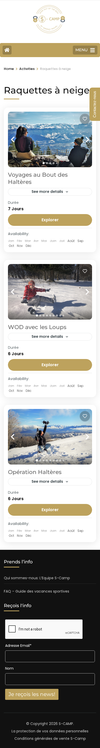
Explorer (50, 220)
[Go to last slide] (18, 139)
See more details (47, 191)
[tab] (44, 163)
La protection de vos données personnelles (50, 731)
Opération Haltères (35, 472)
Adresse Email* (18, 645)
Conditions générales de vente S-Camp (50, 738)
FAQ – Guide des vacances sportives (36, 591)
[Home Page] (7, 50)
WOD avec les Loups (37, 327)
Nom (9, 668)
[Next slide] (82, 139)
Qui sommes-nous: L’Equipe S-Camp (37, 578)
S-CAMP (66, 723)
